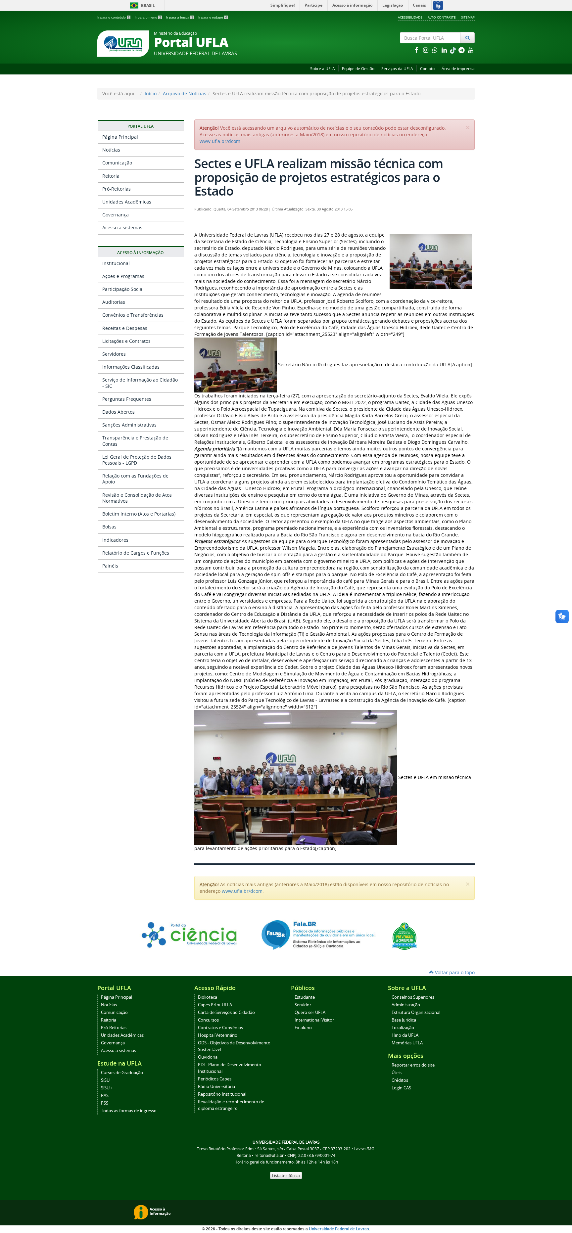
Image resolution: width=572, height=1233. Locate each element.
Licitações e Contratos (126, 341)
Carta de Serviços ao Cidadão (226, 1012)
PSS (104, 1103)
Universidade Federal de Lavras (339, 1229)
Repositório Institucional (222, 1094)
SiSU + (107, 1088)
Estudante (305, 997)
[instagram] (426, 50)
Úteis (397, 1072)
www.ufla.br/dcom (220, 141)
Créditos (400, 1080)
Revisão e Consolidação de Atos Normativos (137, 498)
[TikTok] (453, 50)
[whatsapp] (435, 50)
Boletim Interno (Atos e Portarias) (138, 514)
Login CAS (401, 1088)
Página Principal (120, 137)
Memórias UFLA (407, 1043)
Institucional (116, 263)
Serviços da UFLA (397, 68)
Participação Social (123, 289)
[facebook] (417, 50)
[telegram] (462, 50)
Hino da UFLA (405, 1035)
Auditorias (113, 302)
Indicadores (115, 540)
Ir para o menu (148, 17)
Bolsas (109, 527)
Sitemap (468, 17)
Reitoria (110, 176)
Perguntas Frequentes (126, 399)
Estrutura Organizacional (416, 1012)
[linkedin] (445, 50)
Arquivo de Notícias (184, 93)
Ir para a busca (179, 17)
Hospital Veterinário (217, 1035)
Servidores (114, 354)
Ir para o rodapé (212, 17)
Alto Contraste (442, 17)
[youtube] (471, 50)
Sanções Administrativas (129, 425)
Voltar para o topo (454, 972)
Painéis (110, 566)
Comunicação (117, 163)
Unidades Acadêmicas (126, 202)
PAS (105, 1095)
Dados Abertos (118, 412)
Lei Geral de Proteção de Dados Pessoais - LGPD (136, 460)
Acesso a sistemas (122, 227)
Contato (427, 68)
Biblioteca (207, 997)
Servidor (303, 1005)
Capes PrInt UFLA (215, 1005)
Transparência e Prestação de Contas (135, 440)
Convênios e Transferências (133, 315)
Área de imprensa (458, 68)
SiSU (105, 1080)
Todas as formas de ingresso (129, 1111)
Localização (403, 1027)
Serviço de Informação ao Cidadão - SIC (140, 383)
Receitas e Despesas (124, 328)
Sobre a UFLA (322, 68)
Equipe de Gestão (358, 68)
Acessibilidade (410, 17)
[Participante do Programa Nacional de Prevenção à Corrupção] (404, 936)
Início (151, 93)
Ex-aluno (303, 1027)
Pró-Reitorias (116, 189)
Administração (406, 1005)
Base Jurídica (404, 1020)
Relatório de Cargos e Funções (135, 553)
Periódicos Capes (214, 1079)
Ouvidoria (207, 1057)
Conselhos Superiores (413, 997)
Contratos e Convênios (220, 1027)
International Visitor (314, 1020)
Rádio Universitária (216, 1086)
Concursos (208, 1020)
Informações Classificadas (131, 367)
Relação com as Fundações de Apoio (135, 479)
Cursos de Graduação (122, 1072)
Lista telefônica (286, 1175)
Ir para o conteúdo (113, 17)
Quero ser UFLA (310, 1012)
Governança (115, 214)
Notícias (111, 150)
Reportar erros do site (413, 1065)
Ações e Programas (123, 276)
